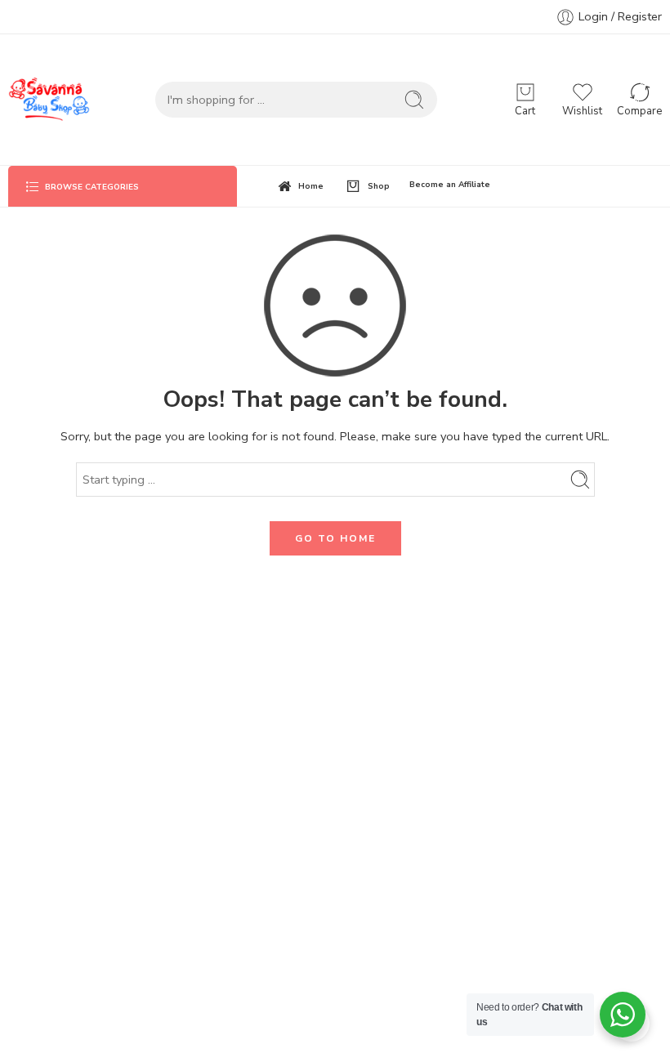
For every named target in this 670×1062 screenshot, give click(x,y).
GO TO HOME (335, 538)
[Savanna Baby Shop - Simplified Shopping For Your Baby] (49, 100)
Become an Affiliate (449, 184)
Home (311, 186)
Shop (379, 186)
